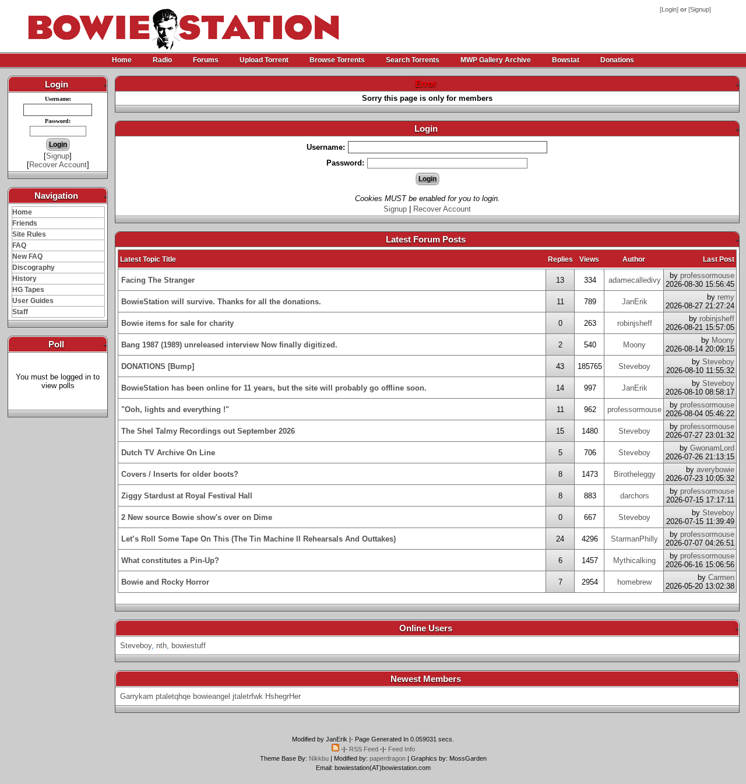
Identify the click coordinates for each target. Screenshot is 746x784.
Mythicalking (634, 560)
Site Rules (29, 234)
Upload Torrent (264, 60)
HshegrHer (283, 696)
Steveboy (634, 366)
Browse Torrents (337, 60)
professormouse (707, 275)
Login (669, 9)
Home (122, 60)
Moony (634, 344)
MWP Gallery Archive (495, 60)
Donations (617, 60)
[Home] (141, 23)
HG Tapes (28, 290)
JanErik (635, 301)
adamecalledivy (634, 280)
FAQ (19, 245)
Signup (699, 9)
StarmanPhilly (634, 539)
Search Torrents (412, 60)
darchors (634, 495)
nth (161, 645)
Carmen (721, 577)
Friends (24, 223)
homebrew (634, 582)
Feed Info (401, 749)
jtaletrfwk (248, 696)
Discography (33, 267)
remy (725, 297)
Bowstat (565, 60)
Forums (206, 60)
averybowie (715, 469)
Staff (20, 312)
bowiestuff (188, 645)
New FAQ (27, 256)
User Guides (33, 301)
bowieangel (211, 696)
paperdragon (388, 758)
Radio (162, 60)
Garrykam (136, 696)
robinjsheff (634, 323)
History (24, 279)
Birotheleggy (635, 474)
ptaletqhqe (173, 696)
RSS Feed (363, 749)
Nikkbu (319, 758)
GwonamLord (712, 448)
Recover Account (58, 164)
